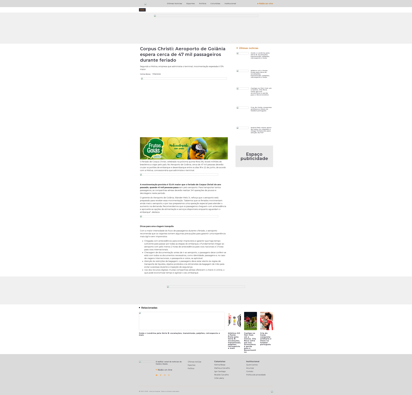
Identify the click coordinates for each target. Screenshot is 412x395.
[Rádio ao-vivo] (257, 3)
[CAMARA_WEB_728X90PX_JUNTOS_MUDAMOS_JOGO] (206, 287)
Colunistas (215, 3)
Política (202, 3)
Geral (142, 10)
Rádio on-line (165, 370)
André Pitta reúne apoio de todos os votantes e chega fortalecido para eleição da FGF (261, 130)
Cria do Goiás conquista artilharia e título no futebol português (261, 109)
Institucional (230, 3)
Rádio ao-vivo (266, 3)
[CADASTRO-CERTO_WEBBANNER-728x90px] (179, 217)
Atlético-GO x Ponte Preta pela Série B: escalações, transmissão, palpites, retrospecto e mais (260, 74)
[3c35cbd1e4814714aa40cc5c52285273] (184, 159)
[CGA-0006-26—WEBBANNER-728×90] (179, 175)
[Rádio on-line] (156, 369)
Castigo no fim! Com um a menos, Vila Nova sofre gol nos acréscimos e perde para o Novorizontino (261, 91)
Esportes (190, 3)
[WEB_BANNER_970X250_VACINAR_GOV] (206, 16)
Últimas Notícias (174, 3)
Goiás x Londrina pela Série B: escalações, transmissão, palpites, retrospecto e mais (260, 55)
